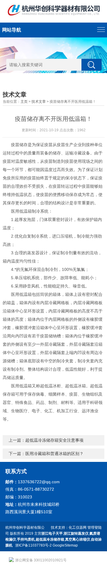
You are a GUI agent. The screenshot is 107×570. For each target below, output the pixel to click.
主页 (24, 102)
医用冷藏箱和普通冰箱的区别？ (54, 453)
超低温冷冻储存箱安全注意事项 (54, 440)
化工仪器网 (77, 527)
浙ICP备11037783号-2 (33, 545)
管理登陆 (94, 527)
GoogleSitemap (65, 545)
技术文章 (39, 102)
